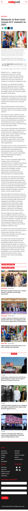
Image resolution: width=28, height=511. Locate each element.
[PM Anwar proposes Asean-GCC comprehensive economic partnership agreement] (14, 279)
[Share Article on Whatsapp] (5, 29)
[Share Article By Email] (2, 29)
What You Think (19, 455)
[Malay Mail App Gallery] (17, 471)
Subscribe (5, 497)
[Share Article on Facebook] (11, 29)
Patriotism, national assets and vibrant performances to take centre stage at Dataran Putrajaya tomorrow (13, 378)
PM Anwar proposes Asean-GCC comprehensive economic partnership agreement (14, 292)
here (24, 60)
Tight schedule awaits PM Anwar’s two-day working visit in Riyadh (13, 346)
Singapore (4, 453)
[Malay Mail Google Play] (20, 468)
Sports (17, 457)
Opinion (17, 453)
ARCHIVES (4, 467)
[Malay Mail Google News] (20, 471)
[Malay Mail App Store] (17, 468)
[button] (25, 64)
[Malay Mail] (14, 3)
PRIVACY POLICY (5, 471)
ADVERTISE (4, 475)
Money (3, 457)
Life (2, 459)
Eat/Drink (4, 461)
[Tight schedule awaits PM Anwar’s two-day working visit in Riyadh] (14, 333)
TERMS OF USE (5, 473)
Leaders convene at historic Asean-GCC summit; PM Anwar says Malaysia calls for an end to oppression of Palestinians (13, 319)
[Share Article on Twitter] (8, 29)
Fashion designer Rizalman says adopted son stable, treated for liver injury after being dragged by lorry (14, 407)
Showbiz (17, 451)
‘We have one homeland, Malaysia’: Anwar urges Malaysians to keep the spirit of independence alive (12, 435)
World (3, 455)
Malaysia (4, 16)
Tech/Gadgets (19, 459)
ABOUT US (3, 469)
